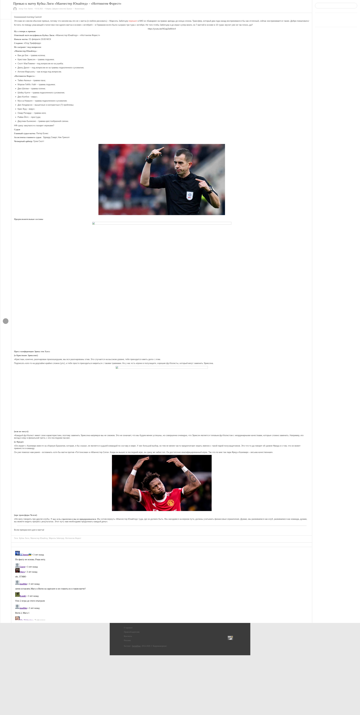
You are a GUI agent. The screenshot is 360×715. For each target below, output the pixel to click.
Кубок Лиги (24, 538)
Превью (69, 9)
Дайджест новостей (59, 9)
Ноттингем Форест (73, 538)
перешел (133, 21)
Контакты (128, 636)
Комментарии (79, 9)
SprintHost (136, 646)
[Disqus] (161, 585)
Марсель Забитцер (56, 538)
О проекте (128, 628)
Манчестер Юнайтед (39, 538)
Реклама (127, 640)
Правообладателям (132, 632)
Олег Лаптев (28, 9)
